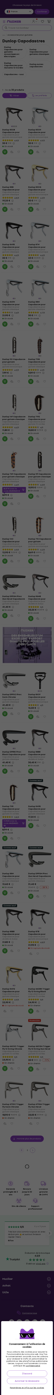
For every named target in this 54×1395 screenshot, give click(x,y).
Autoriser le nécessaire (27, 1381)
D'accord (27, 1373)
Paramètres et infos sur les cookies (27, 1387)
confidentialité (33, 1365)
